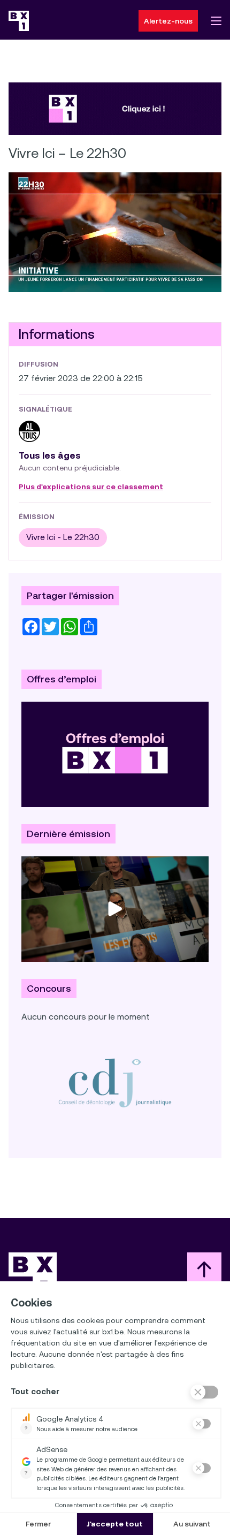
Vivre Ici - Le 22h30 (62, 537)
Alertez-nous (168, 21)
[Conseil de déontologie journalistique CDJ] (115, 1082)
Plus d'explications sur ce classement (91, 487)
